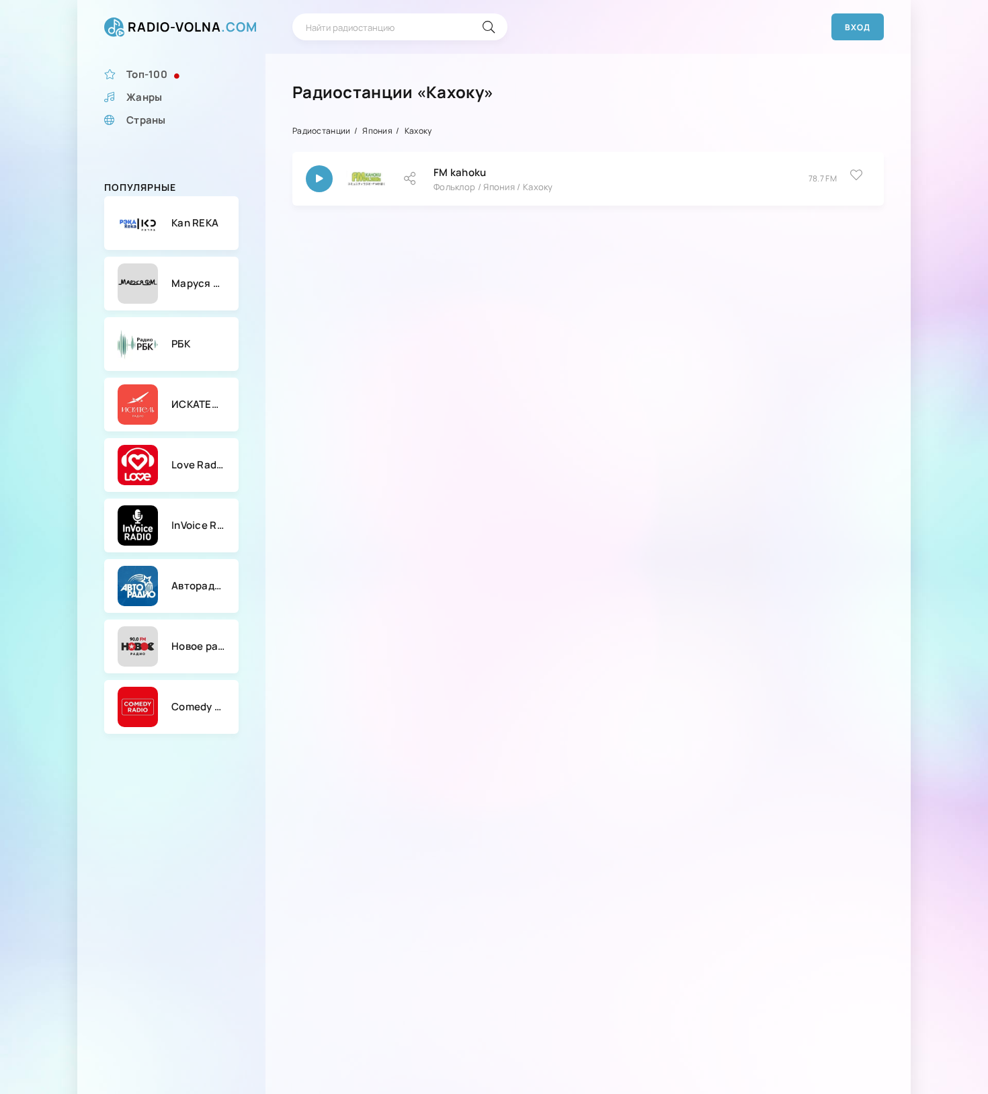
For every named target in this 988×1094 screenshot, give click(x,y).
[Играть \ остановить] (319, 178)
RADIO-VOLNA (192, 27)
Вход (857, 27)
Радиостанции (321, 130)
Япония (377, 130)
